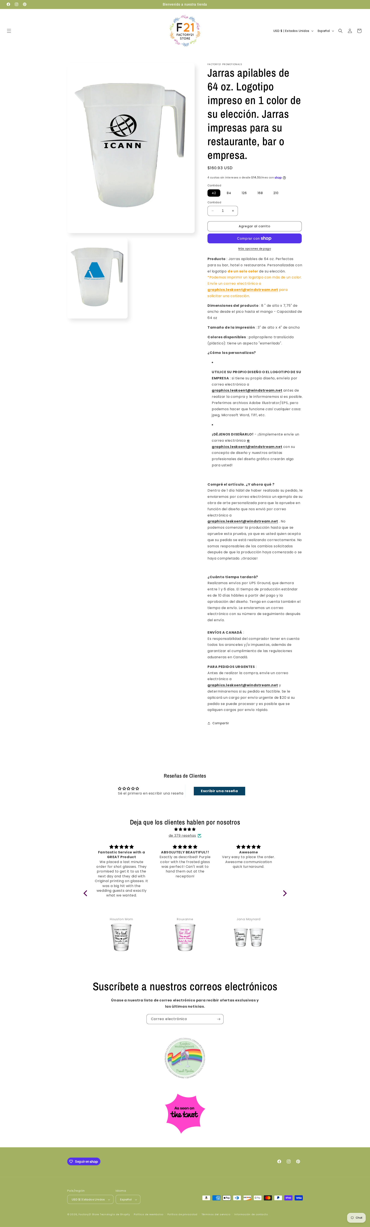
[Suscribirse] (218, 1019)
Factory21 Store (89, 1214)
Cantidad (214, 202)
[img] (185, 829)
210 (276, 193)
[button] (9, 31)
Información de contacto (251, 1214)
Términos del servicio (215, 1214)
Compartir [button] (220, 723)
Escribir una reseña (219, 791)
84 (229, 193)
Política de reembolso (148, 1214)
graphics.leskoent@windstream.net (242, 289)
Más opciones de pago (254, 248)
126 (244, 193)
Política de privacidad (182, 1214)
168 (260, 193)
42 (214, 193)
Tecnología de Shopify (115, 1214)
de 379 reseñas (182, 835)
